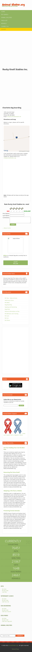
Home (3, 11)
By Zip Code (5, 590)
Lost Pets (4, 592)
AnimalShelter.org (13, 645)
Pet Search (4, 14)
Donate (3, 29)
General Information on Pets (12, 311)
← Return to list (6, 228)
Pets (2, 586)
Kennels (4, 23)
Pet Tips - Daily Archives (11, 298)
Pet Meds (7, 302)
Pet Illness (7, 320)
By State (4, 589)
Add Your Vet (5, 602)
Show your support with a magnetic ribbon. (14, 434)
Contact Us (4, 26)
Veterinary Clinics (9, 300)
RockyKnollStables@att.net (14, 116)
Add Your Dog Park (7, 621)
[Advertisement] (16, 48)
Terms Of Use (15, 649)
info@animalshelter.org (10, 158)
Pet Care (7, 316)
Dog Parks (7, 309)
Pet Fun (7, 318)
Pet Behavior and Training (11, 313)
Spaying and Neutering (11, 307)
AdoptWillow (15, 262)
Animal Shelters (6, 17)
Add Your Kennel (6, 611)
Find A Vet (4, 20)
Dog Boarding (8, 304)
